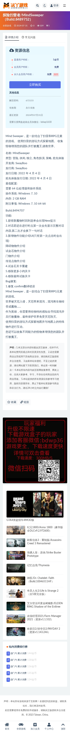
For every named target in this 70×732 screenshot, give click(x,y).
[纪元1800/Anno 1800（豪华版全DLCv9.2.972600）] (16, 530)
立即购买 (35, 84)
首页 (7, 729)
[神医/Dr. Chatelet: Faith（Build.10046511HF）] (16, 580)
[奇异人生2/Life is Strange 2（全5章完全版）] (16, 593)
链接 (26, 402)
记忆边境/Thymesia (38, 565)
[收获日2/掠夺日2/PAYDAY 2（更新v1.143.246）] (16, 631)
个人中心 (49, 729)
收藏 (13, 402)
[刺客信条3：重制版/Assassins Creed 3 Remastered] (16, 542)
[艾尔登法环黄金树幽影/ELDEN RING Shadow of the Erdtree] (16, 606)
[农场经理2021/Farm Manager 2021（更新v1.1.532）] (16, 618)
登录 (56, 5)
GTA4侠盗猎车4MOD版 (20, 520)
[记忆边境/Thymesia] (16, 568)
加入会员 (35, 729)
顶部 (63, 729)
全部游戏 (7, 26)
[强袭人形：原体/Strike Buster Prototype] (16, 555)
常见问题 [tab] (30, 37)
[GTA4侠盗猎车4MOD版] (35, 504)
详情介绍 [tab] (13, 37)
